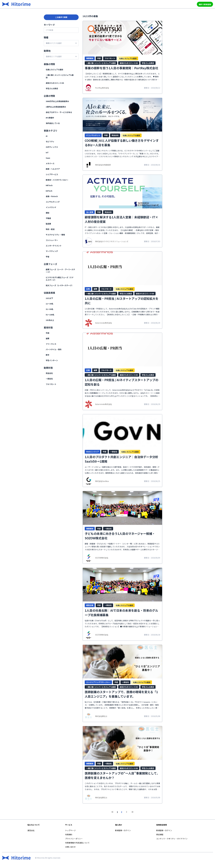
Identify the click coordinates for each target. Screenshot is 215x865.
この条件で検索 (61, 17)
